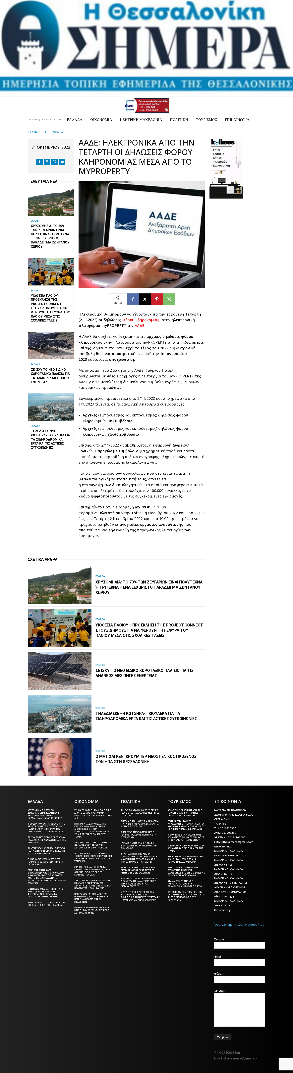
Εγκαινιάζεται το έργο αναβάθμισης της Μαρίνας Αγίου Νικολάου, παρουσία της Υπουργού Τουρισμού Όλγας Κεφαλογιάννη (186, 825)
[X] (54, 162)
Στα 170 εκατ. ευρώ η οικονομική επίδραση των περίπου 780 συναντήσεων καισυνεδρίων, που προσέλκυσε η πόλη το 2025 (92, 884)
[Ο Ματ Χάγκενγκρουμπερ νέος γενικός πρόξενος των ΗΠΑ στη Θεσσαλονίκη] (59, 757)
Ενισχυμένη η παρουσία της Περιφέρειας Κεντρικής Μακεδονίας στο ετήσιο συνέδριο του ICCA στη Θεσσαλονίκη (186, 871)
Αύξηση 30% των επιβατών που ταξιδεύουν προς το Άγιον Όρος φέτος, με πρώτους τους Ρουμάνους (186, 896)
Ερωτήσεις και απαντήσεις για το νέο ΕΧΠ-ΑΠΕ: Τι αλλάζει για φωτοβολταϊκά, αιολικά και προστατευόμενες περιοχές (46, 892)
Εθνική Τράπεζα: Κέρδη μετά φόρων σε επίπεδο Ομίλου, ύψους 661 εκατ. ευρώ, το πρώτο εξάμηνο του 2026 (93, 871)
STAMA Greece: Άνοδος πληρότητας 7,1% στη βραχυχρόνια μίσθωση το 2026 (185, 884)
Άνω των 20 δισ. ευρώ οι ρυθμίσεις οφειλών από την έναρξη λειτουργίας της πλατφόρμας (93, 845)
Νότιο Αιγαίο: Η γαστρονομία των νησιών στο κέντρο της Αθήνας (46, 903)
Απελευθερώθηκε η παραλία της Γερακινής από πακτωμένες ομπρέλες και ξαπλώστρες (185, 813)
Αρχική (33, 132)
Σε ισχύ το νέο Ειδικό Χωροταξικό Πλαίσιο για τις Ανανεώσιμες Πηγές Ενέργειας (144, 673)
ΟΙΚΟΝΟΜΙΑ (54, 132)
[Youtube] (62, 162)
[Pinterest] (157, 299)
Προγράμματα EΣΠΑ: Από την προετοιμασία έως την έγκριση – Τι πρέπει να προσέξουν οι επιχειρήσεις (93, 898)
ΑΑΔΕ (140, 325)
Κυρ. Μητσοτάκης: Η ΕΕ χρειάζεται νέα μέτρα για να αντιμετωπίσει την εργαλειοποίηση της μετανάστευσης (139, 882)
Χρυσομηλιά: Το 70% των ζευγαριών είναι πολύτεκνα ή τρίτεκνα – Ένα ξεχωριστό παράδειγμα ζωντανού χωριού (50, 236)
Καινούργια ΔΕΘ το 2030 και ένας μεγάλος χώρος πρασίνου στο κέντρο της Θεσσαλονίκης (138, 870)
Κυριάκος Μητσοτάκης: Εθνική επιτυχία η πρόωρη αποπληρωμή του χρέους (139, 846)
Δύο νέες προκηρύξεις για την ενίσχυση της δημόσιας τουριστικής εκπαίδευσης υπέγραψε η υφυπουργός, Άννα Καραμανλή (140, 896)
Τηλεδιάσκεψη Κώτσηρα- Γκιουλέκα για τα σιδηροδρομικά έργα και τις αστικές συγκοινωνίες (50, 439)
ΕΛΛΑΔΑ (35, 221)
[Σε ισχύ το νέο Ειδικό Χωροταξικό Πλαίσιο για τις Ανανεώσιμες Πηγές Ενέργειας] (51, 345)
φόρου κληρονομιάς (140, 319)
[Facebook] (39, 162)
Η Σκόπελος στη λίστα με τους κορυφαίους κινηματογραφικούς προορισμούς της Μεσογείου (186, 837)
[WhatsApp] (169, 299)
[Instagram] (47, 162)
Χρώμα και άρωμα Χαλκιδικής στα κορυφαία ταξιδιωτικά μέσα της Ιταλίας (186, 848)
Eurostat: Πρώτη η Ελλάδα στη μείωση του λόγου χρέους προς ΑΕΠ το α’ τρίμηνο (91, 910)
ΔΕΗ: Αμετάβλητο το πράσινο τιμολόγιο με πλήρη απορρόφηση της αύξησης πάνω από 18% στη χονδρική (93, 857)
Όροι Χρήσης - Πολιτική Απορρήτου (239, 924)
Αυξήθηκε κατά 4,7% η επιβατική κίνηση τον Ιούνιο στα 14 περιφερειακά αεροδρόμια (185, 859)
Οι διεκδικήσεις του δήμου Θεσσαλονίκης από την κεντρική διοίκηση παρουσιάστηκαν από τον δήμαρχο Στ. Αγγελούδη (139, 858)
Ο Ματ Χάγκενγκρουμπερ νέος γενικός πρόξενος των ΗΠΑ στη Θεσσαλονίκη (146, 759)
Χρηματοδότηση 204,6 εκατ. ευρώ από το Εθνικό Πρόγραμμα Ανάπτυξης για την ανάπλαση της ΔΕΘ (93, 814)
